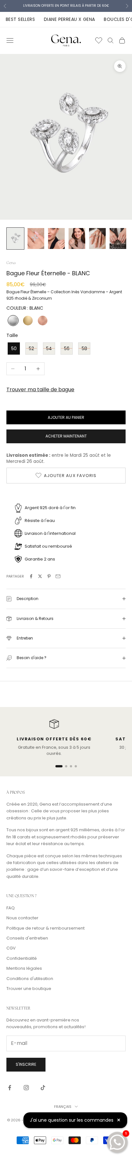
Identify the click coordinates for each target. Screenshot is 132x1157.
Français (62, 1106)
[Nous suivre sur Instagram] (26, 1087)
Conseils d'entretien (27, 938)
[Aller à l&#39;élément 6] (118, 238)
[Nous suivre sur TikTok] (43, 1087)
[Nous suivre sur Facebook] (9, 1087)
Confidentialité (21, 958)
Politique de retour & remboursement (45, 928)
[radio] (12, 320)
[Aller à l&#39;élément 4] (77, 238)
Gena (10, 262)
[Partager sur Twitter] (40, 576)
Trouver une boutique (28, 988)
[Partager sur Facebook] (31, 576)
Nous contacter (22, 918)
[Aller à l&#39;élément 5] (97, 238)
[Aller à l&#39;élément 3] (56, 238)
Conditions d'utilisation (29, 979)
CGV (11, 948)
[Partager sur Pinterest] (49, 576)
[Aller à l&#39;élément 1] (15, 238)
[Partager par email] (58, 576)
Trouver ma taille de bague (40, 389)
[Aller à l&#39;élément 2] (36, 238)
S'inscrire (26, 1064)
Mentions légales (24, 968)
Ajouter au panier (66, 417)
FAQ (10, 908)
